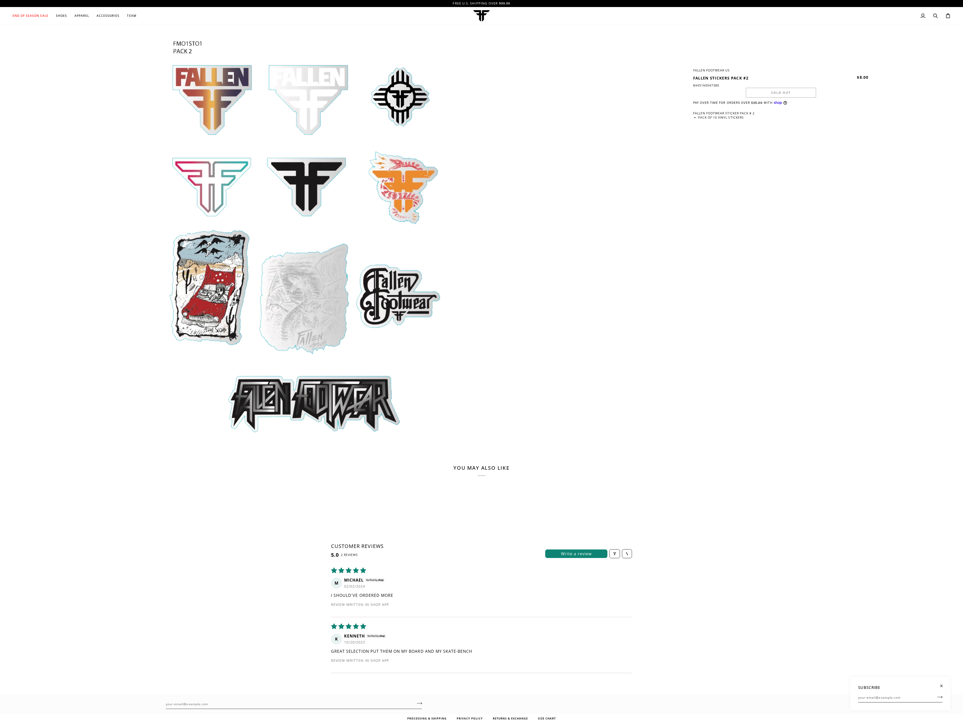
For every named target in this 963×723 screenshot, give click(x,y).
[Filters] (614, 553)
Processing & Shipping (427, 718)
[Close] (943, 684)
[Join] (938, 697)
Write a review (576, 553)
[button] (32, 16)
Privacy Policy (470, 718)
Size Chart (547, 718)
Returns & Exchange (510, 718)
